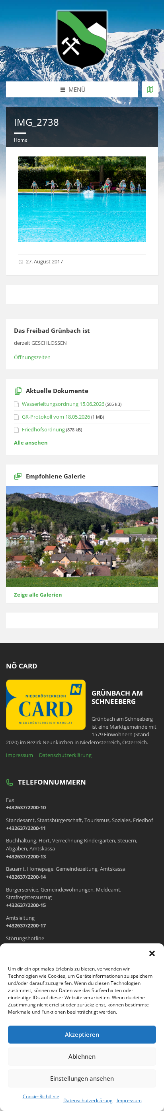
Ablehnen (82, 1056)
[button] (152, 953)
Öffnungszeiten (32, 357)
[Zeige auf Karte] (150, 89)
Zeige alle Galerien (38, 594)
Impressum (129, 1100)
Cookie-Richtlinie (41, 1096)
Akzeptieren (82, 1034)
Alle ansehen (31, 442)
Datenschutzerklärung (88, 1100)
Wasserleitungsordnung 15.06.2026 (63, 403)
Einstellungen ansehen (82, 1078)
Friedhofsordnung (43, 429)
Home (20, 139)
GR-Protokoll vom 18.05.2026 (56, 416)
